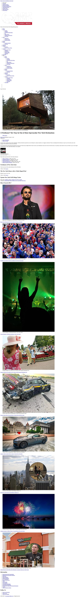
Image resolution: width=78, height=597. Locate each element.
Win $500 (4, 3)
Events (4, 42)
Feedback (6, 50)
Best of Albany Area (13, 180)
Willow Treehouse (6, 158)
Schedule (6, 31)
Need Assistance (5, 577)
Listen (4, 37)
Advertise (6, 53)
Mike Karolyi (7, 34)
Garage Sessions (7, 40)
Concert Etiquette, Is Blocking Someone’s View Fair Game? (10, 334)
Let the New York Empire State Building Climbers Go (9, 492)
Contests (6, 73)
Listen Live (6, 38)
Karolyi (7, 168)
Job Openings (5, 10)
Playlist (4, 41)
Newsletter (4, 54)
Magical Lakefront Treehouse (7, 162)
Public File (4, 576)
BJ (5, 33)
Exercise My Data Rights (7, 584)
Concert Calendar (5, 4)
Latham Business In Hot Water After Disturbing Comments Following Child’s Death (14, 569)
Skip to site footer (10, 0)
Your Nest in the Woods (7, 161)
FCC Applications (6, 579)
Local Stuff (19, 180)
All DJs (6, 30)
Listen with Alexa (5, 9)
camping (9, 179)
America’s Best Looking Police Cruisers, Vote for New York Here (11, 453)
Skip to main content (3, 0)
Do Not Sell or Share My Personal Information (10, 585)
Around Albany (7, 180)
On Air (4, 29)
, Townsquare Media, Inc (9, 596)
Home (4, 28)
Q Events (6, 44)
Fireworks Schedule (6, 5)
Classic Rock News (6, 7)
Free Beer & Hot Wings (9, 32)
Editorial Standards (6, 578)
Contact (4, 48)
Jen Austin (6, 36)
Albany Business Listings (7, 587)
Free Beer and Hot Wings (7, 6)
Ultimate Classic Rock (8, 35)
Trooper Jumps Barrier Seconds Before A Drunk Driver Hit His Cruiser (12, 415)
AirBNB (6, 179)
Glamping (13, 179)
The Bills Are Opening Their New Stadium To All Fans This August (11, 260)
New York (17, 179)
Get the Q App (5, 8)
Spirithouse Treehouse (6, 159)
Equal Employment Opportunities (8, 574)
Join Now (6, 72)
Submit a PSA (7, 52)
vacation (20, 179)
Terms (4, 581)
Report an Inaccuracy (6, 580)
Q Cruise (8, 74)
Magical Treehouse (6, 160)
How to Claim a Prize (8, 47)
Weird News (23, 180)
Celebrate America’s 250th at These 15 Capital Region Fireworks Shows (12, 531)
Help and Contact (8, 49)
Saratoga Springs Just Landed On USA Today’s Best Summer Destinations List (13, 372)
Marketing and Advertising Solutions (9, 575)
